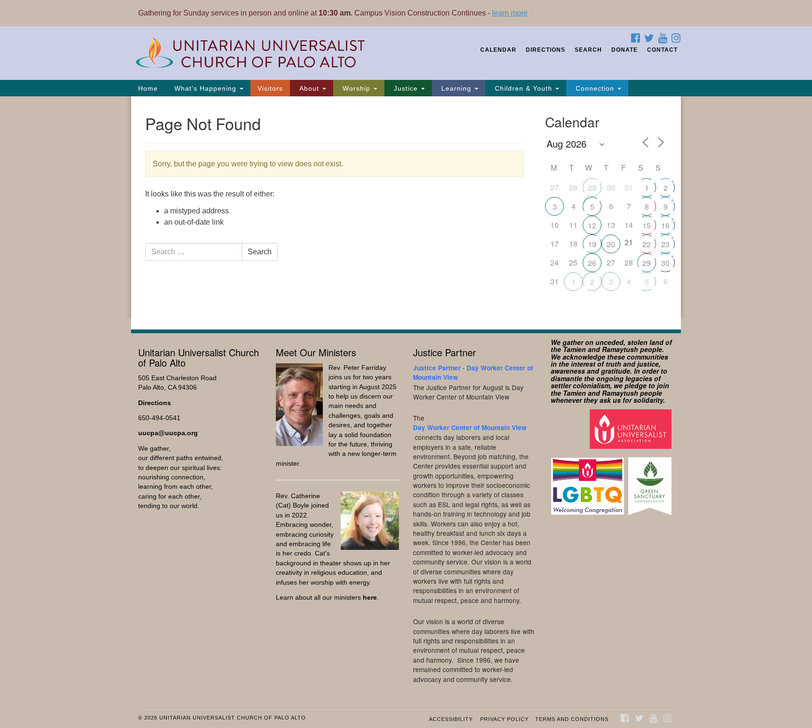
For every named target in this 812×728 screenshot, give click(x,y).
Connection (595, 88)
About (309, 88)
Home (148, 88)
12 (592, 225)
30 (665, 263)
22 (646, 244)
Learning (456, 88)
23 (665, 244)
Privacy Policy (504, 719)
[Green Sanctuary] (651, 481)
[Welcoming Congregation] (588, 481)
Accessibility (451, 719)
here (370, 597)
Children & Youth (523, 88)
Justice (405, 88)
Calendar (498, 50)
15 (646, 225)
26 (592, 263)
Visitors (270, 88)
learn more (510, 13)
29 (592, 187)
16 (665, 225)
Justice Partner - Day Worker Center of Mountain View (473, 372)
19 (592, 244)
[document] (406, 207)
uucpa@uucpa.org (168, 433)
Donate (624, 50)
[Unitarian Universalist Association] (632, 428)
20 (611, 244)
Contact (662, 50)
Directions (545, 50)
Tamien (574, 349)
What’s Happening (205, 88)
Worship (356, 88)
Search (588, 50)
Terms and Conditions (572, 719)
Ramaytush (620, 349)
